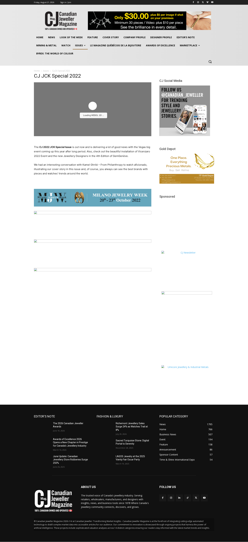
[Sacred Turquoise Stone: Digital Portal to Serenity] (105, 444)
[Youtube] (212, 2)
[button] (210, 62)
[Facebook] (193, 2)
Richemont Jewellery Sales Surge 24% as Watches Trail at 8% (132, 426)
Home (37, 70)
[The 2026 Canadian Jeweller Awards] (42, 427)
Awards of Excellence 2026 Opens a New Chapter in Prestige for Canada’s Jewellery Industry (70, 442)
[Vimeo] (207, 2)
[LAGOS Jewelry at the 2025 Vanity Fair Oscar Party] (105, 460)
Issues (46, 70)
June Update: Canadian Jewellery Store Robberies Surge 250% (70, 459)
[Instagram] (198, 2)
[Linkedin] (179, 498)
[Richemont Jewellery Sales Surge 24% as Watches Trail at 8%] (105, 427)
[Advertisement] (186, 222)
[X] (203, 2)
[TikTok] (187, 498)
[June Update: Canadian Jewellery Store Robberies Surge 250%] (42, 460)
